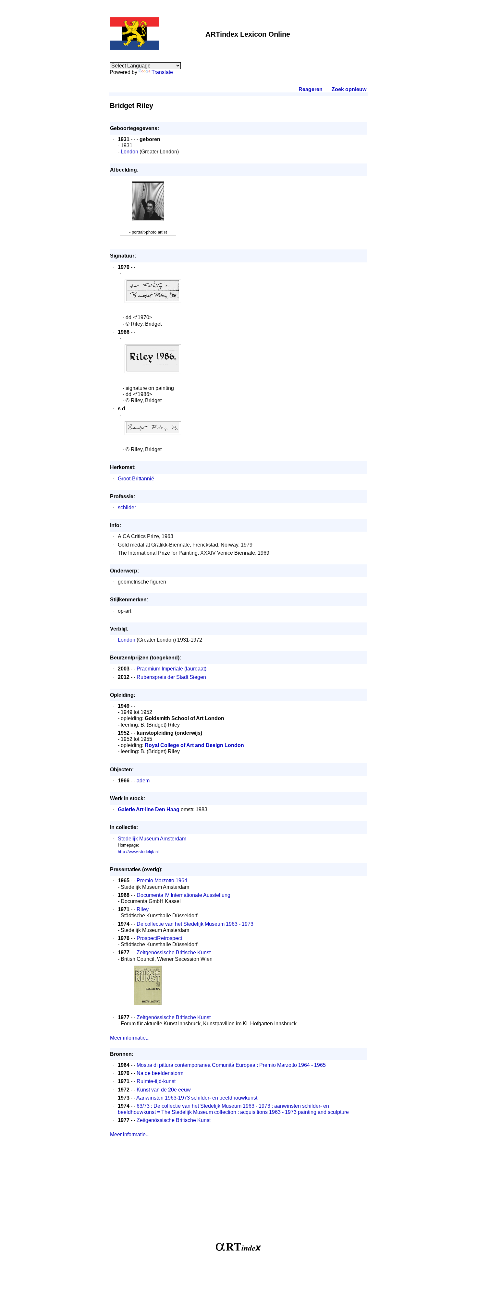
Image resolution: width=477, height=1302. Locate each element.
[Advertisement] (238, 1192)
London (129, 151)
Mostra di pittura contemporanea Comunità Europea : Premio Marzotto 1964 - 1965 (231, 1065)
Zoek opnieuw (349, 89)
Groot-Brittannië (136, 478)
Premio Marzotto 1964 (162, 880)
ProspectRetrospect (159, 938)
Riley (143, 909)
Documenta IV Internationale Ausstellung (183, 895)
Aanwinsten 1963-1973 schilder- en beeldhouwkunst (196, 1098)
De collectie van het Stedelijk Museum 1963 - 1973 (195, 924)
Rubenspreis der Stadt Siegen (171, 677)
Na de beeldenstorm (160, 1073)
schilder (127, 507)
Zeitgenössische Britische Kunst (174, 952)
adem (143, 780)
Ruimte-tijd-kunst (156, 1081)
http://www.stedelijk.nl (138, 851)
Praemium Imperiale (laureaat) (171, 668)
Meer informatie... (130, 1038)
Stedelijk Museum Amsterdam (152, 838)
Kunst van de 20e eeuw (164, 1089)
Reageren (311, 89)
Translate (162, 72)
